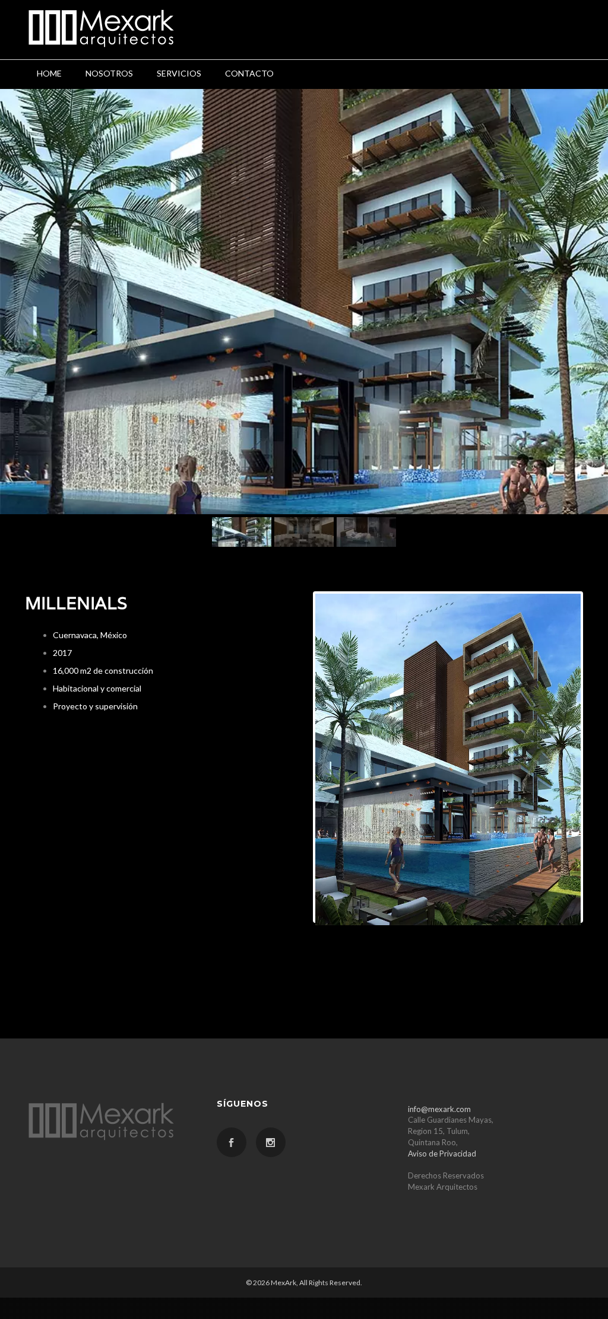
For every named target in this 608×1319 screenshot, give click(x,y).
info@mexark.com (439, 1109)
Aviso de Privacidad (442, 1153)
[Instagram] (271, 1142)
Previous (297, 757)
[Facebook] (231, 1142)
